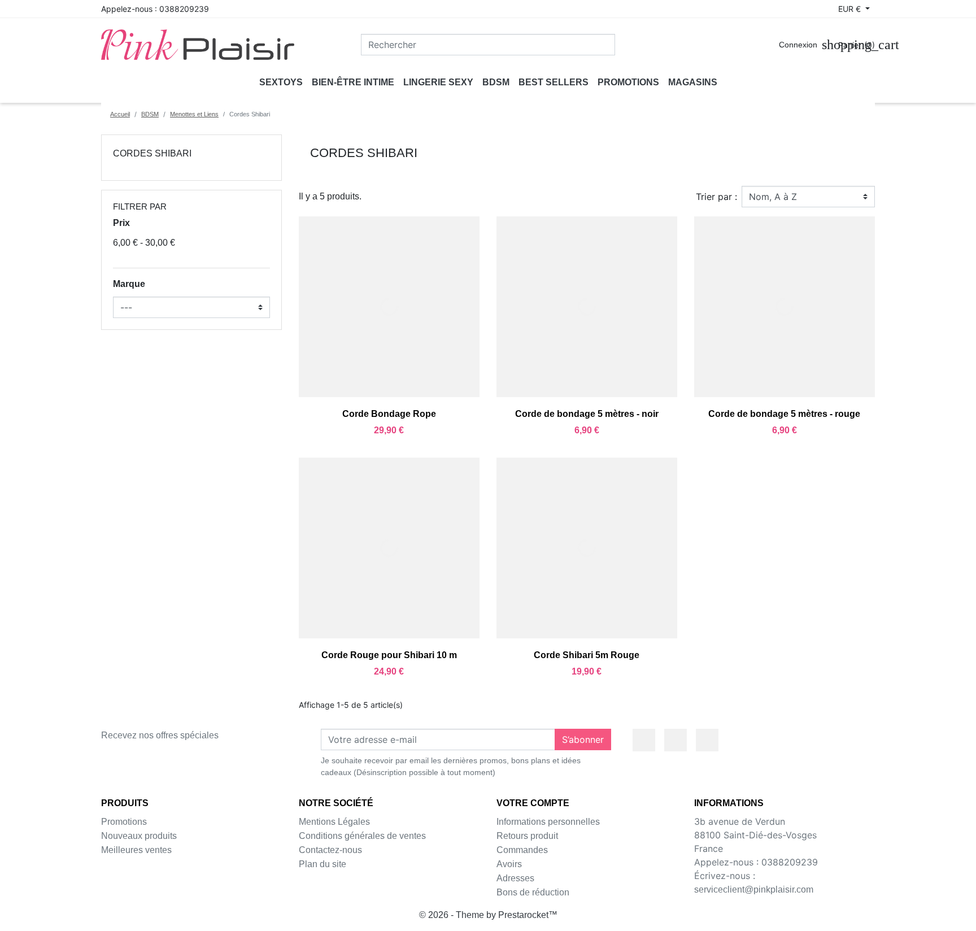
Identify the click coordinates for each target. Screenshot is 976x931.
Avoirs (509, 864)
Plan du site (322, 864)
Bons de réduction (532, 892)
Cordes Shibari (152, 153)
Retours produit (527, 836)
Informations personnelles (548, 821)
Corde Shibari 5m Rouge (586, 655)
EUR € (850, 9)
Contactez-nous (330, 850)
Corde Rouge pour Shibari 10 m (389, 655)
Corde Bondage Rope (389, 414)
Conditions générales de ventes (362, 836)
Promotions (124, 821)
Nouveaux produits (139, 836)
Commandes (522, 850)
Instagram (707, 740)
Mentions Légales (334, 821)
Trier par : (716, 196)
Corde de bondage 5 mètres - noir (587, 414)
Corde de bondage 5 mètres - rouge (784, 414)
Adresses (515, 878)
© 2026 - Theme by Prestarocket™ (488, 915)
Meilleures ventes (136, 850)
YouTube (675, 740)
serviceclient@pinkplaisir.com (753, 889)
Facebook (644, 740)
